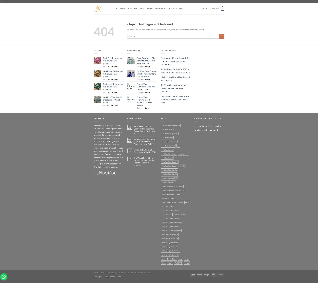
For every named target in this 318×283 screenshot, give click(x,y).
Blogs (181, 9)
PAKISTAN (178, 263)
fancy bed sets (167, 214)
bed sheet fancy (167, 138)
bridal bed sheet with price (171, 194)
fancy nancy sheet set (169, 247)
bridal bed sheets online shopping (173, 190)
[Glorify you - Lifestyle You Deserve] (103, 8)
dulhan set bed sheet (169, 202)
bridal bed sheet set (169, 182)
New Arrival (140, 9)
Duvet (181, 202)
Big (178, 146)
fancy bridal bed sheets (170, 235)
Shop (149, 9)
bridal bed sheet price (169, 174)
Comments (137, 165)
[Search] (117, 8)
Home (129, 9)
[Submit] (221, 36)
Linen (187, 259)
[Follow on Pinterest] (114, 173)
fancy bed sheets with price (171, 231)
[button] (3, 277)
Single (187, 263)
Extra (187, 202)
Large (181, 259)
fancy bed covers (168, 206)
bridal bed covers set (169, 154)
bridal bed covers (168, 150)
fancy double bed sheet (170, 239)
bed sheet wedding (168, 146)
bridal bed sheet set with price (172, 186)
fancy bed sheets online (170, 227)
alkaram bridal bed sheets (171, 126)
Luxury (170, 263)
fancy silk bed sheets (169, 259)
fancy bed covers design (170, 210)
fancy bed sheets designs (170, 218)
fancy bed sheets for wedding (172, 223)
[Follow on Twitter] (105, 173)
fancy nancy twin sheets (170, 255)
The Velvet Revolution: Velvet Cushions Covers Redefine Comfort (173, 88)
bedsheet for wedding (169, 142)
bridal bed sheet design (170, 162)
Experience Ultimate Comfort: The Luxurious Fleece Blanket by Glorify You (175, 61)
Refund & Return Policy (166, 9)
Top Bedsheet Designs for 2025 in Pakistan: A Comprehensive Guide (175, 71)
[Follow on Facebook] (96, 173)
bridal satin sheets (168, 198)
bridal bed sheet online (170, 170)
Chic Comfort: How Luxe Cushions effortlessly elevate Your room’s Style (175, 99)
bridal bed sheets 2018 (170, 178)
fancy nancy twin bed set (170, 251)
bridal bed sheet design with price (173, 166)
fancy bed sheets (180, 214)
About (123, 9)
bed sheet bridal (167, 130)
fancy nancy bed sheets (170, 243)
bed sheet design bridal (170, 134)
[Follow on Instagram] (101, 173)
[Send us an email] (109, 173)
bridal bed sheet (167, 158)
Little (163, 263)
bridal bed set (183, 154)
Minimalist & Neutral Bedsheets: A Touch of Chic (175, 78)
